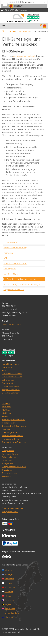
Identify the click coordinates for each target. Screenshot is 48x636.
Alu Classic (6, 407)
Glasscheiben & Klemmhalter (14, 426)
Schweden (9, 570)
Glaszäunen (7, 470)
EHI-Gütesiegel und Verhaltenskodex (19, 279)
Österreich (9, 591)
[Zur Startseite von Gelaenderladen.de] (19, 17)
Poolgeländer (7, 463)
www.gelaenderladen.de (24, 56)
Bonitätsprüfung (10, 274)
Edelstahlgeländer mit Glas (13, 420)
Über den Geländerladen (12, 508)
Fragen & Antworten (11, 390)
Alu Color (6, 410)
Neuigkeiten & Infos (10, 512)
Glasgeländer (8, 451)
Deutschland (10, 587)
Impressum (8, 253)
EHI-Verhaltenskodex (11, 386)
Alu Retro (6, 416)
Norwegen (9, 574)
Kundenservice (23, 32)
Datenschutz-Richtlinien (12, 373)
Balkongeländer (9, 457)
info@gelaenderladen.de (12, 324)
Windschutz (7, 476)
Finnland (8, 583)
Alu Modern (7, 413)
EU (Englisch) (10, 617)
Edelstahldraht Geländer (12, 436)
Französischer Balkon (11, 439)
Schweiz (8, 596)
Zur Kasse (27, 26)
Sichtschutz (7, 460)
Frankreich (9, 600)
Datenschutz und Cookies (15, 263)
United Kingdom (12, 613)
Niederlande (10, 609)
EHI (36, 106)
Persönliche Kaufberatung (15, 248)
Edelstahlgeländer (10, 432)
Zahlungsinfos (9, 269)
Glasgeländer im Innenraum (14, 467)
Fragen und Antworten (13, 289)
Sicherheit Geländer (10, 393)
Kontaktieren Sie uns (10, 364)
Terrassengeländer (10, 454)
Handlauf (6, 429)
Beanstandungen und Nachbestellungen (21, 284)
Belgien (8, 604)
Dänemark (9, 579)
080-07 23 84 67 (12, 10)
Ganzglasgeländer (10, 423)
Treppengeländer (9, 473)
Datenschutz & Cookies (12, 377)
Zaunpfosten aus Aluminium (14, 442)
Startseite (8, 31)
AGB (5, 258)
